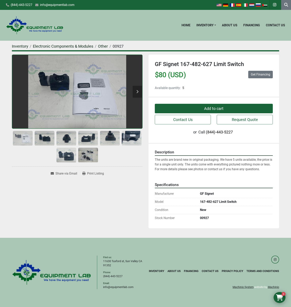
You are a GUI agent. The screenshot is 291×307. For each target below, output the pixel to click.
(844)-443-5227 (21, 5)
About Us (229, 25)
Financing (251, 25)
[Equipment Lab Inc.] (51, 272)
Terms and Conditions (262, 271)
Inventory (205, 25)
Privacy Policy (232, 271)
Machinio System (243, 287)
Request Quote (245, 119)
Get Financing (260, 74)
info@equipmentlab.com (57, 5)
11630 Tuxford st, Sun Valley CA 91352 (122, 263)
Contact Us (275, 25)
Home (186, 25)
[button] (206, 25)
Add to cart (213, 108)
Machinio (273, 287)
